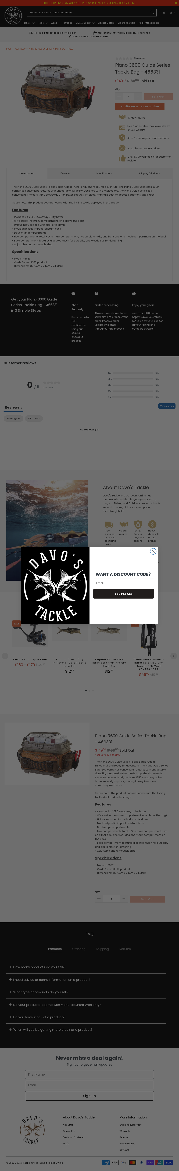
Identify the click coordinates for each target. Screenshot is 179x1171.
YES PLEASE (124, 594)
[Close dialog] (153, 551)
